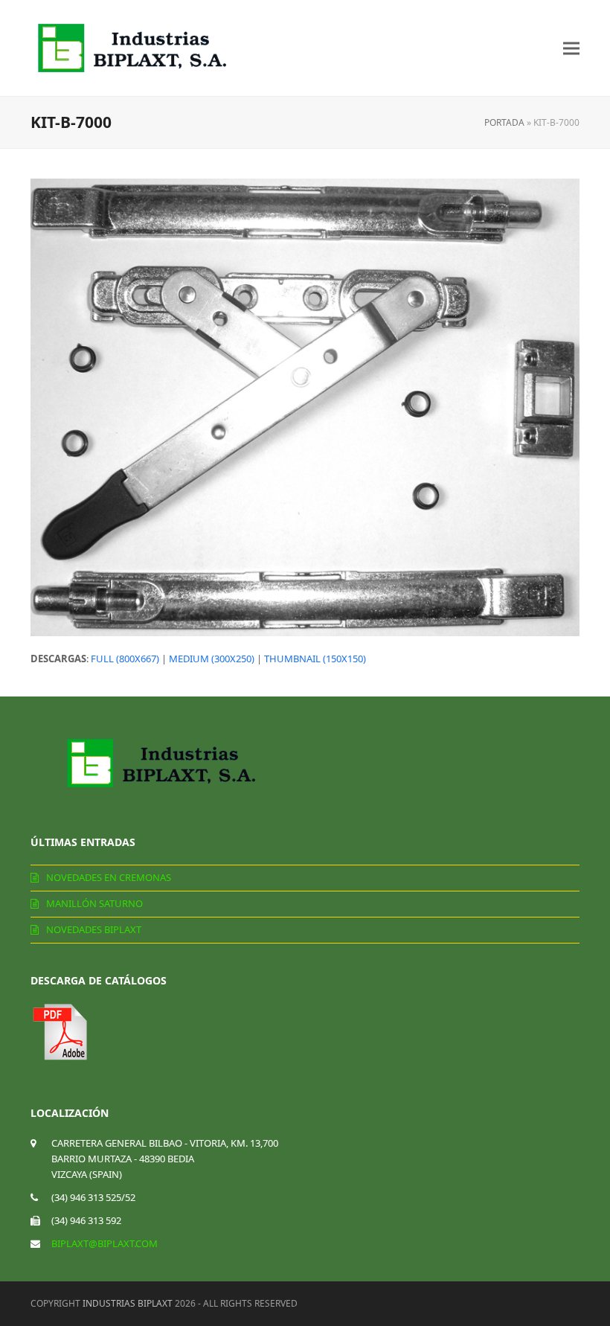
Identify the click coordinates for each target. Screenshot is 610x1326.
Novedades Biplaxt (93, 929)
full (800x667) (125, 658)
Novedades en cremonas (108, 877)
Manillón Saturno (94, 903)
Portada (504, 122)
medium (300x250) (211, 658)
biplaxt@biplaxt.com (104, 1243)
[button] (571, 48)
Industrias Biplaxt (128, 1303)
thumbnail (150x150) (315, 658)
